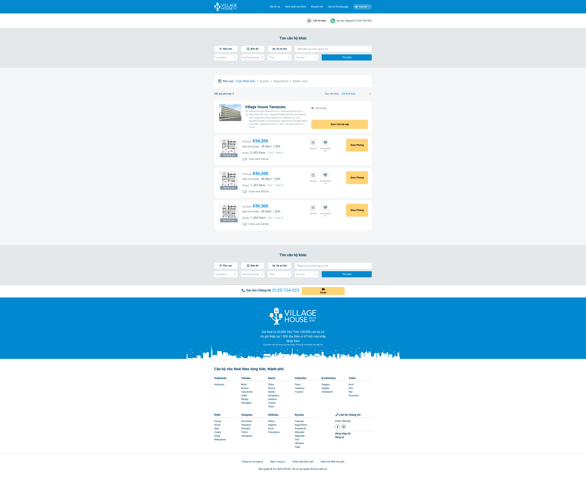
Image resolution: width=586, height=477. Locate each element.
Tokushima (273, 432)
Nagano (326, 384)
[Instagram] (343, 426)
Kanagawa (273, 395)
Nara (216, 428)
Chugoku (246, 414)
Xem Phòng (357, 145)
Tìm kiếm (347, 57)
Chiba (271, 384)
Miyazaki (299, 432)
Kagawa (272, 424)
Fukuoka (299, 421)
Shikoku (273, 414)
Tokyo (271, 406)
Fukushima (247, 391)
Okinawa (299, 443)
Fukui (297, 384)
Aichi (351, 384)
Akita (243, 384)
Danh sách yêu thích (295, 6)
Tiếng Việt (363, 7)
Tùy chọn (300, 57)
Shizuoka (353, 395)
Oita (297, 439)
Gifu (351, 388)
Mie (351, 391)
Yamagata (246, 402)
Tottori (244, 432)
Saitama (272, 399)
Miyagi (244, 399)
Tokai (352, 378)
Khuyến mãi (317, 6)
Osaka (217, 432)
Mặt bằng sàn (229, 155)
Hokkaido (220, 378)
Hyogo (217, 421)
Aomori (245, 388)
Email (323, 292)
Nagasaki (300, 435)
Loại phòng (220, 57)
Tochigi (272, 402)
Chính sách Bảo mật (302, 461)
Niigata (325, 388)
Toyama (299, 391)
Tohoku (246, 378)
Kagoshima (301, 424)
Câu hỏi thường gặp (338, 6)
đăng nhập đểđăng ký (343, 435)
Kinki (217, 414)
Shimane (245, 428)
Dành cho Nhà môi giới (332, 461)
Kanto (271, 378)
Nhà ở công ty (277, 461)
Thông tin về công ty (252, 461)
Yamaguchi (246, 435)
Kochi (271, 428)
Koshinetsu (329, 378)
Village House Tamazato (265, 107)
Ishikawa (299, 388)
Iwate (244, 395)
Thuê (271, 57)
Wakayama (220, 439)
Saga (297, 446)
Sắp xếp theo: (332, 93)
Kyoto (217, 424)
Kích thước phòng (250, 57)
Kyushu (299, 414)
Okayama (246, 424)
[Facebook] (337, 426)
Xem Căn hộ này (340, 124)
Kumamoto (300, 428)
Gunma (271, 388)
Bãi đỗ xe (275, 6)
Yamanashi (327, 391)
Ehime (271, 421)
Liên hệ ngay (319, 20)
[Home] (293, 316)
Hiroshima (246, 421)
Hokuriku (300, 378)
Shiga (217, 435)
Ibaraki (271, 391)
